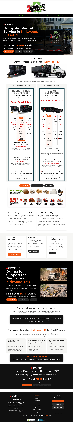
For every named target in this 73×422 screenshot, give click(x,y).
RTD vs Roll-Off (49, 185)
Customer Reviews (37, 409)
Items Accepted (37, 405)
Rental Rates (37, 400)
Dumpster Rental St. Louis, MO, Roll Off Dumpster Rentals (36, 7)
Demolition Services (34, 15)
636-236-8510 (58, 398)
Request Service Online (37, 185)
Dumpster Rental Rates (46, 15)
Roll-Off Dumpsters (33, 251)
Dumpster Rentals (16, 15)
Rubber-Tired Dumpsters (14, 254)
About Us (55, 15)
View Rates (18, 51)
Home (9, 15)
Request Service (61, 15)
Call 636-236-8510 (9, 51)
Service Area (25, 15)
